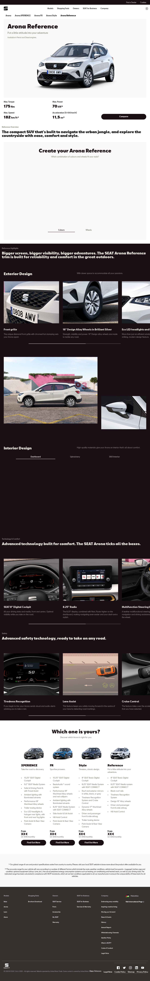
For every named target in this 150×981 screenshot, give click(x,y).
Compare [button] (123, 116)
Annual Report (106, 927)
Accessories (56, 912)
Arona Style (51, 15)
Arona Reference (68, 15)
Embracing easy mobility (109, 901)
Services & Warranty (84, 907)
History (103, 922)
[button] (142, 298)
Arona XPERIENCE (23, 15)
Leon (5, 912)
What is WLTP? (106, 943)
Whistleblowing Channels (110, 932)
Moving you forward (108, 912)
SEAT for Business (83, 901)
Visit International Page (134, 901)
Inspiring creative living (109, 907)
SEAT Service (56, 901)
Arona (8, 15)
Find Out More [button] (33, 842)
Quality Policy (106, 938)
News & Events (106, 917)
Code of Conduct (107, 948)
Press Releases (95, 971)
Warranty (55, 922)
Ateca (6, 917)
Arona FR (38, 15)
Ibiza (5, 901)
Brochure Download (35, 901)
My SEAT (55, 917)
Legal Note (105, 953)
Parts (54, 907)
